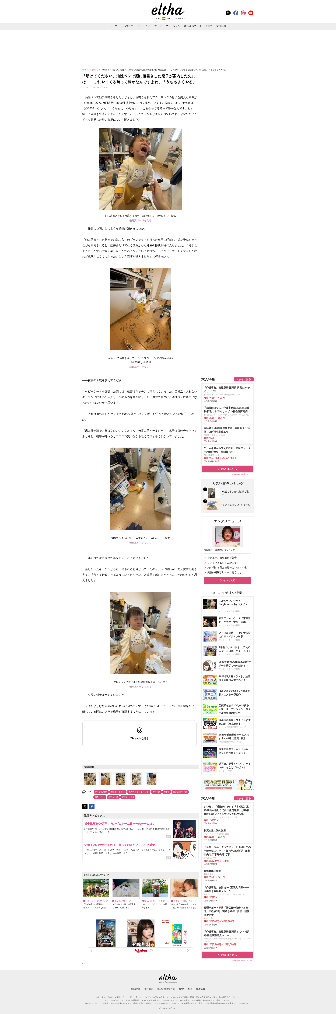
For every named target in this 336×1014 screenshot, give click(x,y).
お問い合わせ (185, 989)
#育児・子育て (118, 792)
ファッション (173, 26)
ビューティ (144, 26)
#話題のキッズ (180, 792)
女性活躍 (221, 26)
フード (158, 26)
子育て (208, 26)
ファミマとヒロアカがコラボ (223, 562)
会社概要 (148, 989)
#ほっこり (100, 797)
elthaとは (135, 989)
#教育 (166, 792)
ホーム (85, 69)
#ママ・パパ (128, 797)
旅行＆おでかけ (192, 26)
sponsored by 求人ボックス (243, 474)
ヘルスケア (127, 26)
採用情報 (200, 989)
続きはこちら (229, 468)
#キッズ (156, 792)
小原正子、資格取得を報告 (222, 557)
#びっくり (113, 797)
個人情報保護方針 (166, 989)
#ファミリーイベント (139, 792)
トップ (113, 26)
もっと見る (229, 580)
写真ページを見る (141, 220)
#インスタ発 (101, 792)
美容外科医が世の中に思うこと (224, 572)
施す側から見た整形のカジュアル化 (227, 567)
